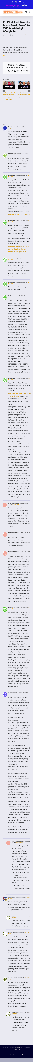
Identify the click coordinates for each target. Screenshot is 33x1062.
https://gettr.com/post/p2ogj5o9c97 (20, 214)
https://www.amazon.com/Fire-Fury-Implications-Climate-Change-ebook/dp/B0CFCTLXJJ (18, 249)
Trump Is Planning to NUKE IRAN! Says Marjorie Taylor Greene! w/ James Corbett (24, 94)
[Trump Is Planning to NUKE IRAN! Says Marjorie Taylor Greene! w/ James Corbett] (24, 82)
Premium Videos (23, 35)
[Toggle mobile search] (26, 12)
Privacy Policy (16, 1049)
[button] (4, 91)
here (4, 55)
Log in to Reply (13, 155)
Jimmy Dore (7, 35)
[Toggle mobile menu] (29, 12)
